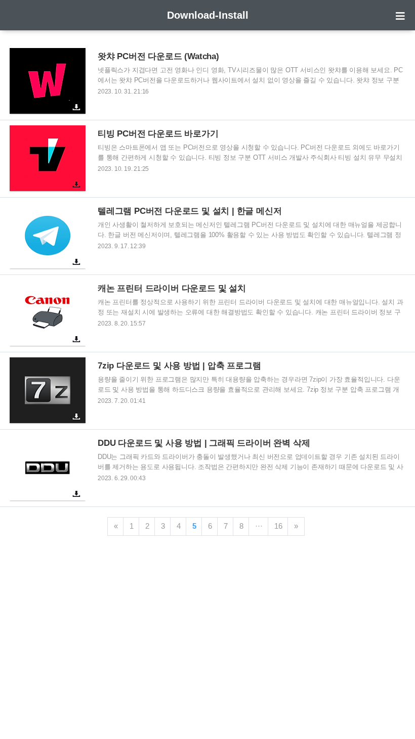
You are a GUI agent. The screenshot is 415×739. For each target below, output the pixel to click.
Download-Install (207, 15)
